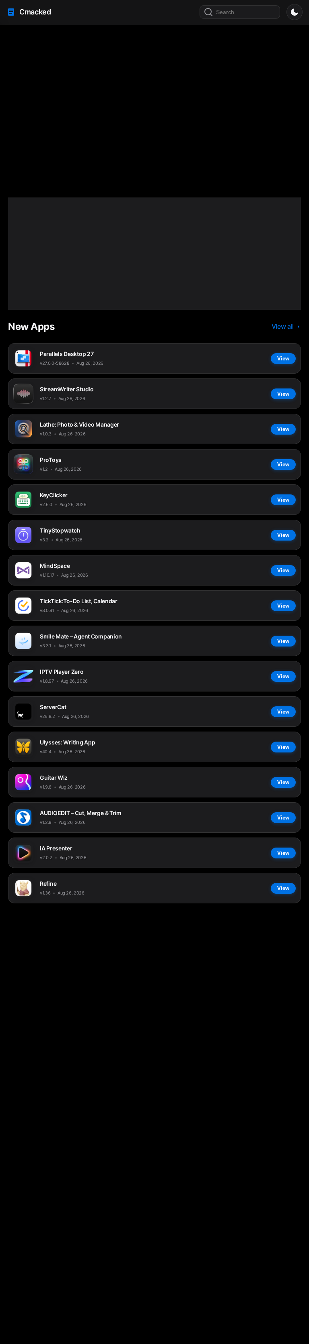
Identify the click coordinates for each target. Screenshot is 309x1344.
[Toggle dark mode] (294, 12)
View (98, 130)
